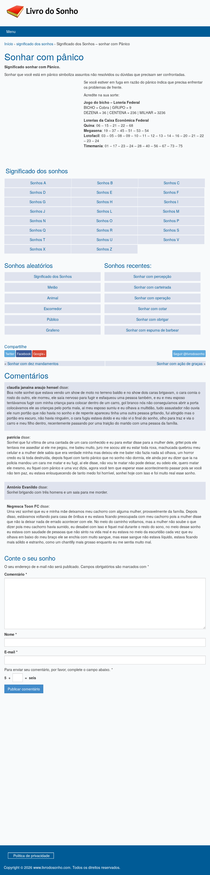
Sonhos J (37, 211)
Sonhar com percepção (152, 276)
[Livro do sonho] (42, 11)
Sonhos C (172, 182)
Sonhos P (171, 220)
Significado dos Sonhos (53, 276)
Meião (53, 287)
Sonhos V (171, 239)
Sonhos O (104, 220)
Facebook (24, 353)
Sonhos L (104, 211)
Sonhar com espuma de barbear (152, 330)
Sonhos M (171, 211)
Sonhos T (37, 239)
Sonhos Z (104, 249)
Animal (52, 297)
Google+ (39, 353)
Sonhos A (38, 182)
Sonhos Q (37, 230)
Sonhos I (171, 201)
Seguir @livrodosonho (189, 353)
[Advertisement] (42, 111)
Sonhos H (104, 201)
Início (8, 43)
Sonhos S (171, 230)
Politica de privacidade (31, 855)
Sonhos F (171, 192)
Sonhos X (37, 249)
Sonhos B (105, 182)
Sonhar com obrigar (152, 319)
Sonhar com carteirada (152, 287)
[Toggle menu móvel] (200, 31)
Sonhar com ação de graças (180, 363)
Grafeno (52, 330)
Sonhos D (38, 192)
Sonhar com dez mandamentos (32, 363)
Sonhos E (104, 192)
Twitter (9, 353)
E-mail (10, 651)
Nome (10, 634)
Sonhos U (104, 239)
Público (53, 319)
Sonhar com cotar (152, 308)
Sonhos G (37, 201)
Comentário (15, 574)
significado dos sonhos (34, 43)
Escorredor (53, 308)
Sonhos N (38, 220)
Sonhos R (104, 230)
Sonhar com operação (152, 297)
